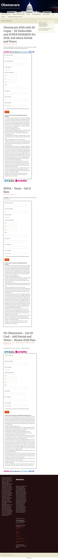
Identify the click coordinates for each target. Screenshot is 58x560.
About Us (17, 531)
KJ (16, 44)
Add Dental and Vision (20, 342)
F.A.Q (53, 14)
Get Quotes (3, 16)
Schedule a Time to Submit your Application (20, 527)
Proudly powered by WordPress (6, 555)
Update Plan (9, 343)
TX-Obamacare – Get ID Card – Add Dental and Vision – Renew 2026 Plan (19, 336)
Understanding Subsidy (36, 14)
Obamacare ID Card (29, 342)
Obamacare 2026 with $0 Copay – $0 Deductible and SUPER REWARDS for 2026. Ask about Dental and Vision (19, 34)
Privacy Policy (18, 536)
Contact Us (18, 532)
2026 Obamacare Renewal (5, 14)
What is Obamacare (46, 14)
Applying (28, 14)
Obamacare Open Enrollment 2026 (18, 14)
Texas (13, 44)
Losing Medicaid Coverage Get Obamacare (15, 16)
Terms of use (18, 533)
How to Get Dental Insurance (20, 538)
